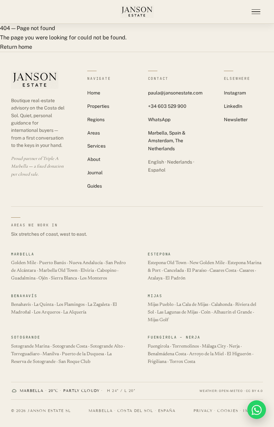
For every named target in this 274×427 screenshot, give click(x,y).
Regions (96, 119)
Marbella (22, 254)
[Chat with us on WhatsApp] (256, 409)
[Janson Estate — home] (137, 11)
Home (93, 92)
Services (96, 146)
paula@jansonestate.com (175, 92)
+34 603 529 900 (167, 106)
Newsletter (236, 119)
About (93, 159)
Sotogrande (25, 337)
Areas (93, 133)
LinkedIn (233, 106)
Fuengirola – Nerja (174, 337)
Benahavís (24, 295)
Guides (94, 186)
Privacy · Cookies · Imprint (228, 410)
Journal (95, 172)
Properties (98, 106)
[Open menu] (256, 12)
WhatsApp (159, 119)
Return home (16, 46)
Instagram (235, 92)
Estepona (159, 254)
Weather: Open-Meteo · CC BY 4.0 (231, 391)
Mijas (155, 295)
